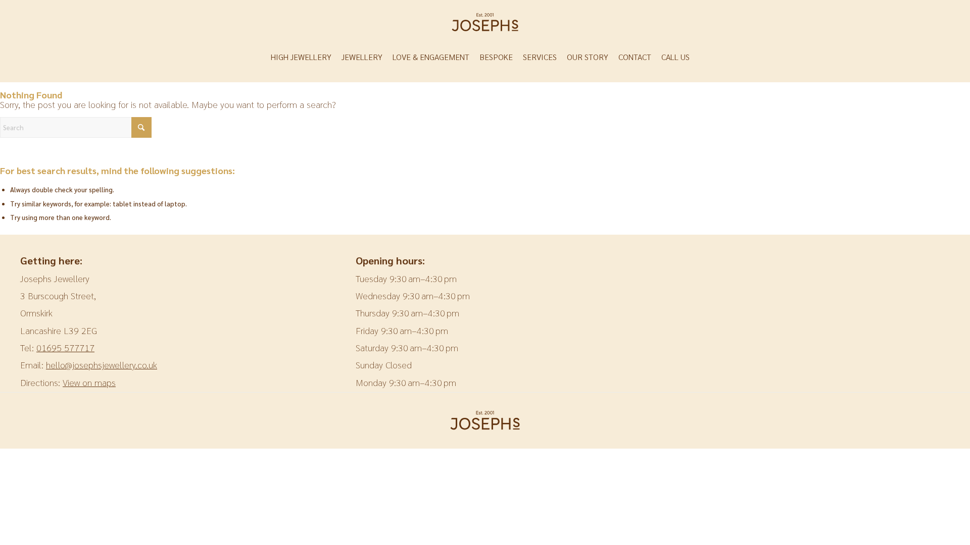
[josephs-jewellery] (485, 22)
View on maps (89, 382)
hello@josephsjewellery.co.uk (101, 364)
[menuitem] (306, 57)
